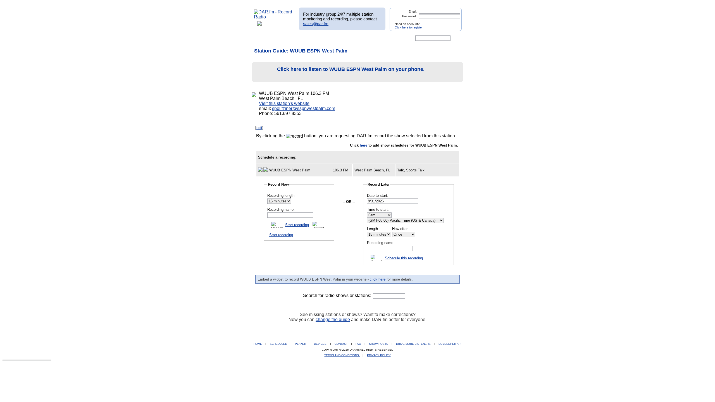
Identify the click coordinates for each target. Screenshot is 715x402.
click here (377, 279)
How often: (400, 229)
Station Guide (270, 51)
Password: (409, 16)
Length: (373, 229)
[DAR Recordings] (291, 38)
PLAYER (301, 343)
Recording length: (281, 195)
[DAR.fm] (273, 17)
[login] (453, 21)
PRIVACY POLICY (379, 355)
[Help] (341, 38)
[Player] (318, 38)
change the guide (333, 319)
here (363, 145)
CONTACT (342, 343)
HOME (258, 343)
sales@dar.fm (315, 23)
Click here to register (409, 27)
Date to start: (377, 195)
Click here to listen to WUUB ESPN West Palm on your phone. (351, 69)
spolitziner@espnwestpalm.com (303, 108)
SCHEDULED (279, 343)
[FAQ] (362, 38)
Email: (413, 11)
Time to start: (378, 209)
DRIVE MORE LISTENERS (414, 343)
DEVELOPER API (449, 343)
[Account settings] (384, 38)
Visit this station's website (284, 103)
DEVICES (320, 343)
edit (259, 128)
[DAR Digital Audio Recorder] (263, 38)
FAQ (359, 343)
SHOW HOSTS (379, 343)
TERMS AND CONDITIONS (342, 355)
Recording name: (281, 209)
